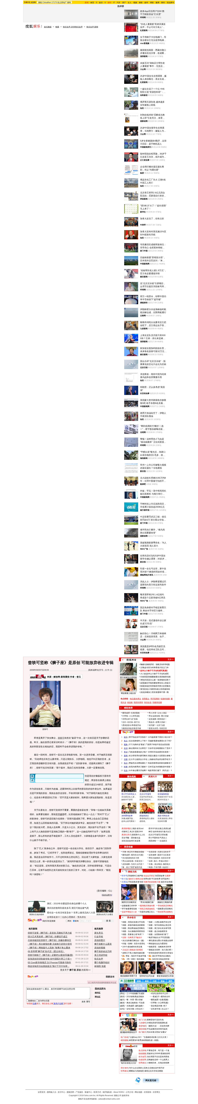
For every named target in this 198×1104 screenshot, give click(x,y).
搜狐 (40, 2)
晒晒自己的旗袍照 (136, 1071)
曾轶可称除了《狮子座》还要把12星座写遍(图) (50, 955)
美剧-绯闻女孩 (163, 816)
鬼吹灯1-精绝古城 (135, 879)
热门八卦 (142, 1020)
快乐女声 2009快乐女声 (73, 27)
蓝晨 (142, 683)
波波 (142, 692)
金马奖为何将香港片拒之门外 (156, 667)
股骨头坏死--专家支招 (158, 728)
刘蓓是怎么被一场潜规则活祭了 (157, 680)
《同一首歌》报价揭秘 (135, 959)
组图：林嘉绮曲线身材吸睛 (133, 925)
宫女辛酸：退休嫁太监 (131, 838)
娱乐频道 (48, 27)
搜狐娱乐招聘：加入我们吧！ (161, 950)
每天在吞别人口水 (128, 1063)
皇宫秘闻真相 (163, 794)
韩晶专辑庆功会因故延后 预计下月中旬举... (48, 966)
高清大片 (152, 776)
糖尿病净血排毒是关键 (131, 728)
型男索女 (142, 1063)
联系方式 (97, 1092)
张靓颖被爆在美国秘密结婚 (159, 677)
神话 (150, 832)
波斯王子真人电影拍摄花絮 (133, 953)
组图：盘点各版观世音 (158, 931)
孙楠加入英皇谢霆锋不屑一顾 (156, 692)
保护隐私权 (107, 1092)
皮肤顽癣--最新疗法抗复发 (159, 855)
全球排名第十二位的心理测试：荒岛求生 (66, 917)
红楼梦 (167, 876)
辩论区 (97, 997)
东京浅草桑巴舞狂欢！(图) (133, 940)
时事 (126, 767)
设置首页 (41, 1092)
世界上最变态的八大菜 (84, 912)
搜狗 (69, 2)
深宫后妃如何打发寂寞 (131, 841)
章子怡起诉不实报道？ (138, 737)
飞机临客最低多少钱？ (138, 752)
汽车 (118, 3)
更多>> (171, 659)
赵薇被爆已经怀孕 (129, 906)
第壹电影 (142, 1026)
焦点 (126, 741)
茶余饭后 (131, 917)
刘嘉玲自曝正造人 (147, 912)
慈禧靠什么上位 (138, 835)
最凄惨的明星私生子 (128, 1032)
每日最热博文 (135, 699)
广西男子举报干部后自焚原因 (158, 744)
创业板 (130, 702)
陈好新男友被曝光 (165, 912)
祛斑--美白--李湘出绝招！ (159, 861)
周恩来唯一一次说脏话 (157, 841)
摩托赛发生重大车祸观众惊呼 (161, 940)
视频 (135, 3)
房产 (124, 3)
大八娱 (143, 674)
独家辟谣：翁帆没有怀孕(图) (158, 664)
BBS (163, 3)
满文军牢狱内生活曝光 (161, 956)
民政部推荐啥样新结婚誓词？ (160, 763)
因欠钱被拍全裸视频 (128, 677)
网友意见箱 (150, 1080)
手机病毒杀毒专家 (135, 882)
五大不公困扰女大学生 (138, 759)
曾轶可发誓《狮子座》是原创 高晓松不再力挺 (50, 933)
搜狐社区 (131, 1015)
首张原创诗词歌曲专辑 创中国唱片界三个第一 (50, 959)
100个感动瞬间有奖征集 (132, 947)
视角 (126, 744)
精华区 (97, 993)
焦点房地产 (62, 2)
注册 (34, 1003)
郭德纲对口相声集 (135, 876)
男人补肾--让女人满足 (158, 713)
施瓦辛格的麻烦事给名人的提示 (157, 683)
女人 (129, 3)
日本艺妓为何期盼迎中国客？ (160, 767)
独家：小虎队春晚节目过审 (160, 922)
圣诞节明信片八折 (129, 912)
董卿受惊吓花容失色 (155, 1020)
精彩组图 (142, 1029)
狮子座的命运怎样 (103, 951)
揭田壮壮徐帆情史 (129, 902)
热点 (126, 763)
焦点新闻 (142, 1050)
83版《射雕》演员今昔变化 (133, 944)
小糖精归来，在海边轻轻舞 (158, 1063)
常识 (126, 752)
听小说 (124, 879)
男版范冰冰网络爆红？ (138, 763)
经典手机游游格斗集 (152, 882)
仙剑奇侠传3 (158, 832)
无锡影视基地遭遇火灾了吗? (159, 741)
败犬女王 (167, 832)
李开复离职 (155, 699)
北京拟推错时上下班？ (138, 741)
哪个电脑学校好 (102, 962)
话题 (126, 759)
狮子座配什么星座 (103, 944)
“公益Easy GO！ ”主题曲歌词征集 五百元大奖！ (148, 1037)
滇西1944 (139, 832)
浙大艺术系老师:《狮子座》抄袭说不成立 (47, 936)
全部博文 (156, 1092)
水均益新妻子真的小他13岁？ (160, 737)
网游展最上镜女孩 (128, 693)
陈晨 (142, 686)
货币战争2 (165, 879)
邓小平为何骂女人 (128, 794)
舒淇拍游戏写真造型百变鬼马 (161, 953)
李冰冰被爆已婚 (146, 902)
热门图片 (142, 1032)
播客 (141, 3)
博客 (152, 3)
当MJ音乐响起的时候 (160, 959)
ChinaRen (46, 2)
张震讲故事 (159, 876)
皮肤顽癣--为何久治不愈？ (133, 864)
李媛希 (61, 814)
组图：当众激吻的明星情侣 (133, 931)
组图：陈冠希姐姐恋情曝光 (133, 928)
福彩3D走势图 (166, 882)
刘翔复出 (145, 699)
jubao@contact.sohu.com (109, 1099)
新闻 (126, 756)
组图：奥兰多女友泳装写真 (160, 928)
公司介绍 (129, 1092)
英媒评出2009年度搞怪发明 (158, 1053)
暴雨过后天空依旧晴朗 (153, 1071)
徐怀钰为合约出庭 (147, 976)
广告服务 (79, 1092)
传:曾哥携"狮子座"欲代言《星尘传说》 (46, 951)
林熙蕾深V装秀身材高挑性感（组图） (144, 1040)
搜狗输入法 (51, 1092)
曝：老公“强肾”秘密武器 (132, 867)
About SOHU (118, 1092)
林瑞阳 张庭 (100, 966)
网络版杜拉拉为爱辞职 (158, 944)
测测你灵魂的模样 (36, 914)
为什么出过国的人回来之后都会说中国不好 (146, 1068)
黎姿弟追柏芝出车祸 (165, 976)
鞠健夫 (143, 664)
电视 (57, 27)
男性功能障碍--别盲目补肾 (159, 858)
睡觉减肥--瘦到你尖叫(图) (132, 855)
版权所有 (125, 1095)
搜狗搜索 (35, 920)
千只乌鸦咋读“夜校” (137, 744)
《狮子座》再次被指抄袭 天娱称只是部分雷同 (50, 944)
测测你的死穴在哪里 (104, 914)
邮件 (146, 3)
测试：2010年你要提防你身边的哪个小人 (67, 903)
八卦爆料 (142, 1023)
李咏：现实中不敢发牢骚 (136, 956)
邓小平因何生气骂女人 (157, 838)
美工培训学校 (100, 955)
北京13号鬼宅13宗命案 (158, 835)
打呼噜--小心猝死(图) (131, 716)
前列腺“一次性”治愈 (157, 725)
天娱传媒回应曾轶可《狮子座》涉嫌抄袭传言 (49, 940)
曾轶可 (61, 738)
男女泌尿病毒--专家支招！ (133, 861)
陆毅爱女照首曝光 (165, 909)
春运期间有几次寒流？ (138, 748)
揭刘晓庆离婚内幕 (147, 906)
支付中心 (61, 1092)
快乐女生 (148, 702)
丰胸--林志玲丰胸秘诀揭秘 (133, 852)
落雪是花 (144, 689)
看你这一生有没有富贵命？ (60, 912)
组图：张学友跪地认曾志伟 (160, 925)
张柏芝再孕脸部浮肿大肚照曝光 (157, 686)
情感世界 (142, 1060)
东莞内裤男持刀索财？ (138, 767)
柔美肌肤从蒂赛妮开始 (131, 725)
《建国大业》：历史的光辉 (158, 1026)
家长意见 (98, 933)
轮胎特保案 (165, 699)
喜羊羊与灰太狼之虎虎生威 (159, 828)
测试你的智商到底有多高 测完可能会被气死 (68, 908)
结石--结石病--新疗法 (131, 722)
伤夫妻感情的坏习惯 (130, 858)
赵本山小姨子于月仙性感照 (157, 674)
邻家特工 (125, 832)
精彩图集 (124, 1040)
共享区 (124, 882)
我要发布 (110, 976)
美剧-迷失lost (137, 828)
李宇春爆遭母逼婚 (129, 909)
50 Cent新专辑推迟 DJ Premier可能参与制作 (49, 962)
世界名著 (147, 879)
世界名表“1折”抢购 (130, 719)
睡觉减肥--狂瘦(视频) (131, 713)
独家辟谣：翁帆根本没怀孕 (160, 947)
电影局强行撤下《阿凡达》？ (160, 770)
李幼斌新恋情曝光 (165, 906)
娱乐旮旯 (142, 1057)
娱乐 (101, 3)
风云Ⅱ (132, 832)
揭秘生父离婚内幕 (164, 902)
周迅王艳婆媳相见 (147, 909)
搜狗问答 (128, 732)
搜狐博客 (131, 660)
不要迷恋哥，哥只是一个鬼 (158, 1050)
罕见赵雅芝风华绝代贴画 (157, 1029)
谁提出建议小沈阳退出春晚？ (160, 756)
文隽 (142, 667)
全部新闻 (147, 1092)
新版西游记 (144, 816)
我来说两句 (93, 670)
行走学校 (98, 936)
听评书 (124, 876)
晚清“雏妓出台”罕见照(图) (159, 937)
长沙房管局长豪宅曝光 (138, 756)
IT (114, 3)
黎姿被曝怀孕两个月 (128, 976)
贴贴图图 (142, 1053)
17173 (54, 2)
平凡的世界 (156, 879)
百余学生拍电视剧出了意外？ (160, 748)
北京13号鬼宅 (145, 794)
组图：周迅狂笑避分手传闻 (133, 922)
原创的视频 (99, 947)
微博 (157, 3)
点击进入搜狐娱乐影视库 (132, 950)
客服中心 (88, 1092)
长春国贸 (144, 677)
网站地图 (138, 1092)
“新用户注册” (58, 1003)
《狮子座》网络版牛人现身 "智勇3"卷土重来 (49, 947)
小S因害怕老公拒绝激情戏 (159, 689)
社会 (126, 770)
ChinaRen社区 (131, 1045)
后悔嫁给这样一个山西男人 (158, 1060)
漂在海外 (124, 1068)
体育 (92, 3)
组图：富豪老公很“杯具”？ (133, 934)
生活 (126, 748)
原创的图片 (99, 940)
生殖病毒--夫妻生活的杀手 (159, 852)
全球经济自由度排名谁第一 (159, 752)
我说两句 (170, 3)
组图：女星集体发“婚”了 (159, 934)
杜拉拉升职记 (149, 876)
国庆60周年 (138, 702)
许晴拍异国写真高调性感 (157, 1023)
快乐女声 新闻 (92, 27)
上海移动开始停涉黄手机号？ (160, 759)
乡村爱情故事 (127, 816)
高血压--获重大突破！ (158, 722)
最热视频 (131, 776)
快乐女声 (98, 959)
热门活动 (124, 1037)
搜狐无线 (132, 871)
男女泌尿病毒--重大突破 (159, 716)
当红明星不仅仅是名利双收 (158, 1057)
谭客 (142, 680)
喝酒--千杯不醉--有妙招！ (159, 867)
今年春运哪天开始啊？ (138, 770)
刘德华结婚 (157, 702)
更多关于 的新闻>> (75, 970)
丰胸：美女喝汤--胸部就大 (159, 864)
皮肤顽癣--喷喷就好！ (158, 719)
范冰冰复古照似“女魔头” (157, 1032)
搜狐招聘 (70, 1092)
